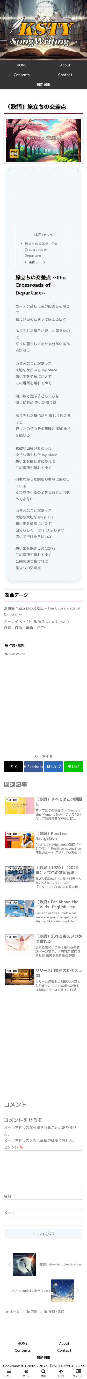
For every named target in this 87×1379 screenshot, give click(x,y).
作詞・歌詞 (16, 645)
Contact (64, 1350)
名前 (7, 1196)
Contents (23, 1350)
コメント (13, 1147)
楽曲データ (37, 262)
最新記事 (43, 1357)
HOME (23, 1343)
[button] (77, 894)
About (64, 1343)
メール (9, 1212)
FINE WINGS (17, 654)
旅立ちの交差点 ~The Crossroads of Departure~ (41, 249)
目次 (37, 234)
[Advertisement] (44, 198)
